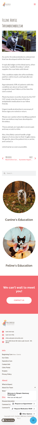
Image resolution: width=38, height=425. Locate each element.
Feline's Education (19, 265)
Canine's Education (19, 219)
